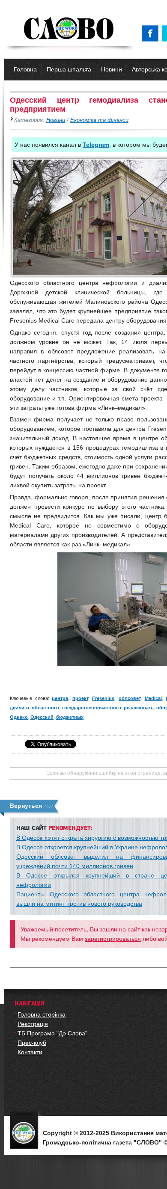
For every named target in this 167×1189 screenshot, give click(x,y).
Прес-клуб (32, 1042)
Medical (153, 698)
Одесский (42, 717)
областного (45, 707)
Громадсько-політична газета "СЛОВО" (69, 29)
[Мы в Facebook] (152, 33)
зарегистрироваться (113, 938)
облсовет (129, 698)
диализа (19, 707)
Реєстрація (33, 1023)
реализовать (139, 707)
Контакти (30, 1052)
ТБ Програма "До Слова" (52, 1033)
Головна (25, 69)
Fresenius (103, 698)
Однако (19, 717)
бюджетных (70, 717)
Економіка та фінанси (99, 120)
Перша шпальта (69, 69)
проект (80, 698)
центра (60, 698)
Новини (111, 69)
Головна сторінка (42, 1014)
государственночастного (91, 707)
